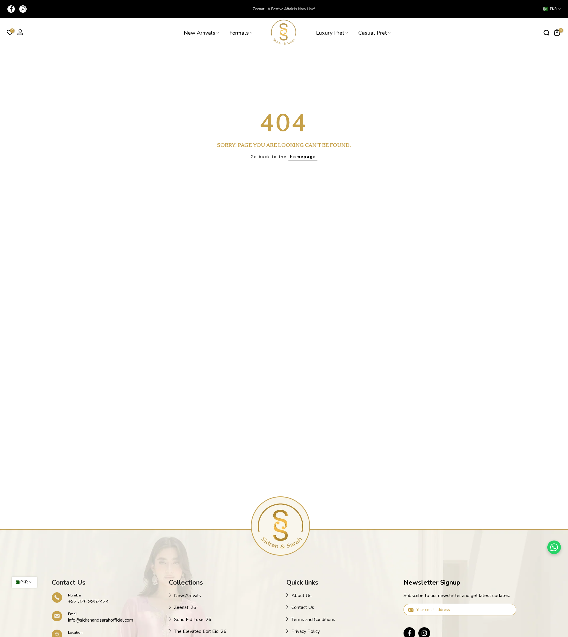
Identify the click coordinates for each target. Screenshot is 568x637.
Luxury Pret (330, 32)
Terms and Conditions (313, 619)
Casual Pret (372, 32)
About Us (301, 595)
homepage (303, 157)
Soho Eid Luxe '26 (193, 619)
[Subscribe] (505, 609)
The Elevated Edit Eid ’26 (200, 631)
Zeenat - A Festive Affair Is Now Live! (284, 8)
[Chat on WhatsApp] (554, 547)
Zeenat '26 (185, 607)
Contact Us (302, 607)
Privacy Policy (305, 631)
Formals (239, 32)
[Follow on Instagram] (23, 9)
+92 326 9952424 (88, 601)
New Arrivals (199, 32)
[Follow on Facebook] (11, 9)
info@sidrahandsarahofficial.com (100, 620)
